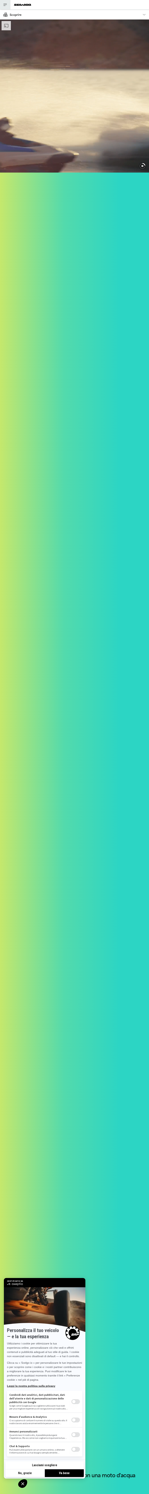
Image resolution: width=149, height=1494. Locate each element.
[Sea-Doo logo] (22, 4)
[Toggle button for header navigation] (5, 4)
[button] (142, 166)
